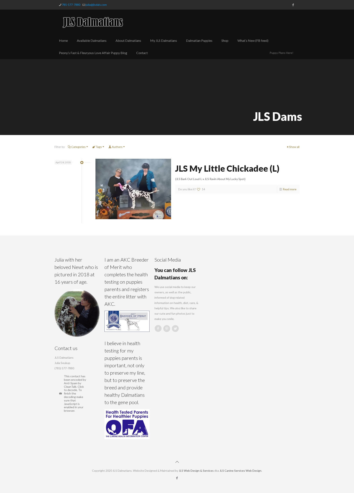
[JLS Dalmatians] (93, 22)
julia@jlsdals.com (96, 4)
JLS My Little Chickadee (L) (227, 168)
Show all (294, 146)
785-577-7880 (71, 4)
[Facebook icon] (293, 5)
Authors (117, 146)
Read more (289, 189)
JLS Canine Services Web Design (240, 470)
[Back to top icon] (177, 461)
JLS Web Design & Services (196, 470)
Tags (99, 146)
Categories (78, 146)
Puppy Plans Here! (281, 52)
